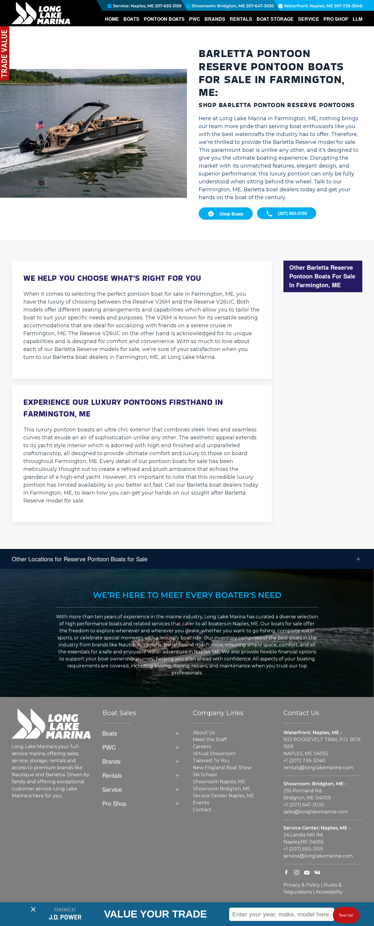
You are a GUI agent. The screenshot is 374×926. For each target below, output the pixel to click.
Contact (202, 810)
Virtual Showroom (214, 753)
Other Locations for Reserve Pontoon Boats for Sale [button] (80, 559)
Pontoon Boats (164, 19)
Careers (202, 746)
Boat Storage (275, 19)
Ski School (205, 774)
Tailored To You (211, 760)
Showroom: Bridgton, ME (218, 6)
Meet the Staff (210, 739)
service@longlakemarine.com (318, 856)
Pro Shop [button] (335, 19)
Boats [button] (131, 19)
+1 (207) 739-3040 (304, 760)
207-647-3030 (260, 6)
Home (112, 19)
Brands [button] (215, 19)
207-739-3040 (348, 6)
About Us (204, 732)
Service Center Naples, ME (223, 795)
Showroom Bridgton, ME (221, 788)
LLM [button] (357, 19)
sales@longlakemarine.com (315, 812)
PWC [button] (194, 19)
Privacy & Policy (301, 885)
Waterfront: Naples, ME (308, 6)
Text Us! (346, 915)
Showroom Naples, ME (219, 781)
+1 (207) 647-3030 (303, 805)
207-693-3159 (168, 6)
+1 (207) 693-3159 (303, 849)
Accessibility (329, 892)
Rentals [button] (241, 19)
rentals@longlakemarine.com (318, 767)
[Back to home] (41, 13)
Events (201, 802)
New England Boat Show (222, 767)
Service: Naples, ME (133, 6)
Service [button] (308, 19)
